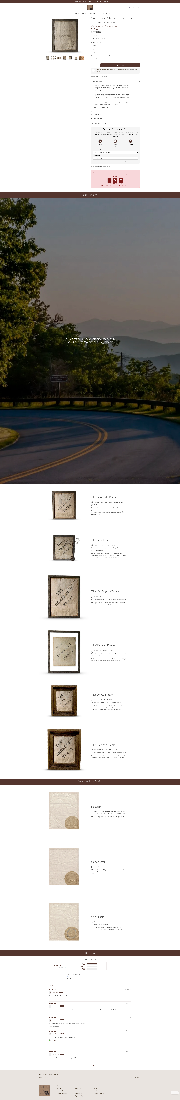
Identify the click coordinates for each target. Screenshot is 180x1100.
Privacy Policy (78, 1088)
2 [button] (89, 1065)
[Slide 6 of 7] (75, 58)
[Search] (39, 7)
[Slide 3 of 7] (59, 58)
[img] (52, 990)
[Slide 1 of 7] (47, 58)
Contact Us (95, 1090)
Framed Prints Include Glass (100, 107)
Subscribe (136, 1077)
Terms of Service (79, 1093)
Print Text (96, 111)
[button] (95, 29)
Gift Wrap (93, 49)
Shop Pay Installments (63, 1090)
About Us (94, 1088)
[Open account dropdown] (136, 7)
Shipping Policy (79, 1096)
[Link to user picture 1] (52, 1042)
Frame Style (94, 35)
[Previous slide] (41, 35)
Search (59, 1088)
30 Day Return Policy (98, 118)
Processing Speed (97, 149)
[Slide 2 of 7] (53, 58)
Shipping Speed (96, 155)
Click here (131, 69)
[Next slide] (88, 35)
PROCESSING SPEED (98, 114)
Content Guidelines (62, 1093)
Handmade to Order (98, 81)
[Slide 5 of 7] (70, 58)
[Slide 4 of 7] (64, 58)
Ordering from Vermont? (98, 1093)
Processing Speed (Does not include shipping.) (102, 55)
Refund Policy (78, 1090)
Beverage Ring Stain (96, 42)
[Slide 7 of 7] (81, 58)
